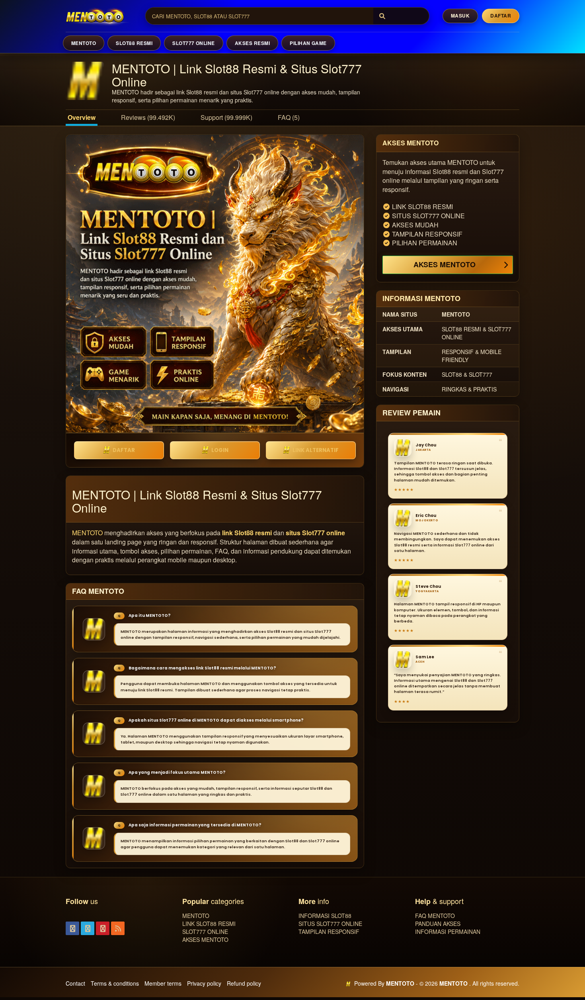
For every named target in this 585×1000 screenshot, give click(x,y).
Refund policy (244, 983)
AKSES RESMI (252, 43)
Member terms (162, 983)
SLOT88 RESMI (134, 43)
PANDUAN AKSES (437, 924)
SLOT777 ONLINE (193, 43)
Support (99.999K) (226, 117)
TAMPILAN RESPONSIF (328, 931)
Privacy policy (204, 983)
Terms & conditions (115, 983)
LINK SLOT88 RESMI (209, 924)
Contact (75, 983)
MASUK (460, 15)
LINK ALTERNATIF (315, 450)
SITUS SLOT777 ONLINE (330, 924)
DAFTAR (124, 450)
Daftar (500, 15)
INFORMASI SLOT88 (324, 916)
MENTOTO (83, 43)
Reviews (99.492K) (148, 117)
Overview (82, 117)
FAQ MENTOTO (435, 916)
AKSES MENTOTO (444, 264)
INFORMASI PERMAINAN (447, 931)
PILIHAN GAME (308, 43)
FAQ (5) (289, 117)
